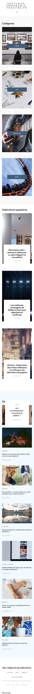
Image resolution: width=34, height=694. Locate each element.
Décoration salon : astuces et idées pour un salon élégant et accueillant (17, 254)
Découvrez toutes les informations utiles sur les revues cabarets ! (16, 455)
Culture (17, 46)
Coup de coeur (17, 133)
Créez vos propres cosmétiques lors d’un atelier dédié (16, 606)
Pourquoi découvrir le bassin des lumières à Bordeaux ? (17, 531)
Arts (17, 89)
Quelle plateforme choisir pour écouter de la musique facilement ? (16, 568)
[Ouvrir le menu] (17, 12)
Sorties (17, 177)
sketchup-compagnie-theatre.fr (17, 5)
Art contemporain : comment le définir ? (17, 412)
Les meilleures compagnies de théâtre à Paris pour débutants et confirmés (17, 310)
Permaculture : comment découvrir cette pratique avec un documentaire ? (16, 493)
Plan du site (6, 693)
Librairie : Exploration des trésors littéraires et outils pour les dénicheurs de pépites (17, 369)
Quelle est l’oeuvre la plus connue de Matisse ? (14, 644)
